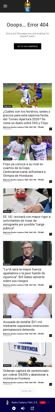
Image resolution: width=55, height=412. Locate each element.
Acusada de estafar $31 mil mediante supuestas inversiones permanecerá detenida (26, 325)
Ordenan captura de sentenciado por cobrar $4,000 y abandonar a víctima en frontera (26, 374)
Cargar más (26, 391)
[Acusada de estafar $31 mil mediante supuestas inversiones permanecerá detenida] (27, 306)
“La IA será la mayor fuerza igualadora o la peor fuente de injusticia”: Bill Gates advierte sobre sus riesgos (24, 275)
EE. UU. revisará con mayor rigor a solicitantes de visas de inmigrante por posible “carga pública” (26, 222)
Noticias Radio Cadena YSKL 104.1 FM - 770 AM (23, 127)
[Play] (14, 408)
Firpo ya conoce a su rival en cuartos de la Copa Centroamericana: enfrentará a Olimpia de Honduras (24, 169)
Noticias (7, 211)
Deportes (7, 106)
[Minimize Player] (41, 408)
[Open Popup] (32, 408)
